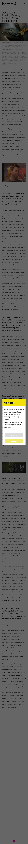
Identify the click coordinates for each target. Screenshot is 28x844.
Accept (14, 441)
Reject (14, 435)
